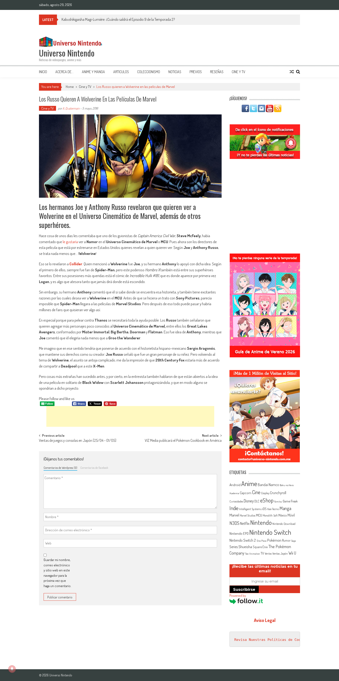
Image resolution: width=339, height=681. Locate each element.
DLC (256, 501)
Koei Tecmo (273, 509)
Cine (256, 492)
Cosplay (265, 493)
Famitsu (278, 501)
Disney (249, 500)
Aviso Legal (265, 620)
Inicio (43, 71)
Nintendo (261, 522)
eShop (267, 500)
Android (235, 484)
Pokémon (274, 540)
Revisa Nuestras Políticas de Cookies (271, 640)
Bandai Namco (268, 484)
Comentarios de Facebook (94, 467)
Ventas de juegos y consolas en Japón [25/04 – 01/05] (77, 441)
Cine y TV (238, 71)
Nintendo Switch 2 (242, 540)
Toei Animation (252, 553)
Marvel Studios (247, 515)
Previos (196, 71)
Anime (249, 483)
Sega (293, 540)
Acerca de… (64, 71)
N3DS (234, 523)
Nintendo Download (283, 524)
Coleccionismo (148, 71)
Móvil (291, 515)
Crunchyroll (278, 492)
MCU (259, 515)
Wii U (292, 553)
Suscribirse (244, 589)
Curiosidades (236, 501)
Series (233, 546)
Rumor (286, 540)
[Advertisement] (130, 416)
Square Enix (260, 547)
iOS (264, 508)
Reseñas (216, 71)
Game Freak (290, 501)
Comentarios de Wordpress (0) (60, 467)
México (282, 515)
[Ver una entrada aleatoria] (292, 71)
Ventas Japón (280, 553)
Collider (75, 263)
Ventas (268, 553)
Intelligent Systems (250, 509)
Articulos (121, 71)
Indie (233, 508)
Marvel (234, 514)
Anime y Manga (93, 71)
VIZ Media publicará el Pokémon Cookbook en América (183, 441)
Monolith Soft (270, 515)
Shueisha (245, 546)
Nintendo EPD (239, 533)
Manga (285, 508)
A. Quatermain (71, 108)
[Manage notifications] (12, 669)
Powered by (237, 595)
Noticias (174, 71)
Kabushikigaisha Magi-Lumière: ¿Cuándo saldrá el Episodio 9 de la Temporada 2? (118, 19)
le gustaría (70, 241)
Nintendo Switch (270, 532)
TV (262, 553)
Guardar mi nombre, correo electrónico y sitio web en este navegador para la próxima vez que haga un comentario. (57, 573)
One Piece (262, 540)
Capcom (245, 492)
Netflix (245, 523)
